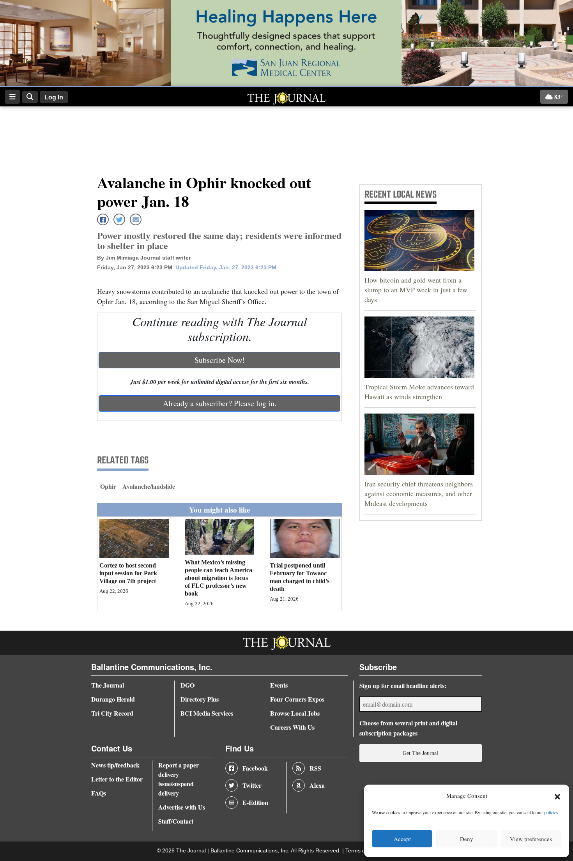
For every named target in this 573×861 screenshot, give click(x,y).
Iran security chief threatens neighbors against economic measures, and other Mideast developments (418, 493)
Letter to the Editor (117, 778)
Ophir (108, 486)
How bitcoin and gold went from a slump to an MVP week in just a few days (415, 289)
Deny (466, 839)
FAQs (98, 793)
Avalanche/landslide (148, 486)
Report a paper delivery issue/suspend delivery (178, 778)
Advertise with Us (181, 807)
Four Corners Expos (297, 699)
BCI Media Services (206, 713)
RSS (315, 768)
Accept (402, 839)
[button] (557, 796)
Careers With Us (292, 727)
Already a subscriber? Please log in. (219, 403)
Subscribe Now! (220, 360)
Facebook (255, 768)
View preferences (531, 839)
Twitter (252, 785)
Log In (53, 97)
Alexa (317, 785)
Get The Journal (420, 753)
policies (551, 812)
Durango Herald (113, 699)
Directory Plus (199, 699)
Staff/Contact (175, 821)
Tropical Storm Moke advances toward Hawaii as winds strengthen (419, 391)
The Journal (107, 685)
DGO (187, 685)
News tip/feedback (115, 764)
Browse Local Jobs (295, 713)
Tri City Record (112, 713)
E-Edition (255, 802)
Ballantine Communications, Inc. (250, 851)
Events (279, 685)
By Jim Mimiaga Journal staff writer (144, 258)
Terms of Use (362, 851)
